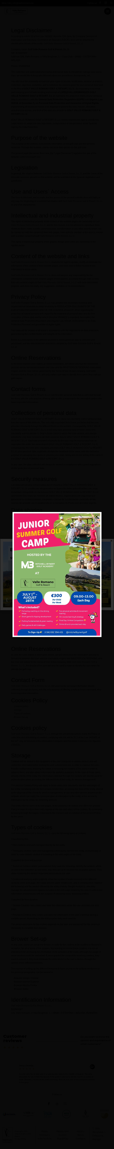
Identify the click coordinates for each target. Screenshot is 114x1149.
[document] (57, 574)
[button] (97, 517)
